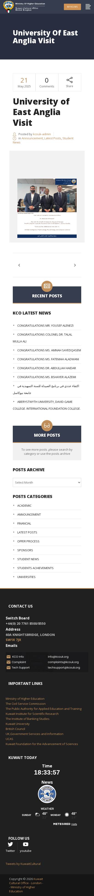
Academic (24, 505)
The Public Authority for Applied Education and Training (43, 709)
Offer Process (28, 541)
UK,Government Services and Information (34, 734)
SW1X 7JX (13, 640)
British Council (15, 729)
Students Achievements (35, 568)
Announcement (32, 138)
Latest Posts (52, 138)
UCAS (9, 739)
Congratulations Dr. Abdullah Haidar (46, 368)
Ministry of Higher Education (25, 699)
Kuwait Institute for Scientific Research (32, 714)
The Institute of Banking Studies (28, 719)
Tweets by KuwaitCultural (23, 864)
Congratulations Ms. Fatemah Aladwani (48, 359)
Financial (24, 523)
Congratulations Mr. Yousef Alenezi (45, 325)
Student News (28, 559)
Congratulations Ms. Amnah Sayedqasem (49, 350)
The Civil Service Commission (26, 704)
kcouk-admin (42, 134)
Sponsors (25, 550)
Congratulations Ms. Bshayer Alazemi (46, 377)
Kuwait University (18, 724)
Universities (26, 577)
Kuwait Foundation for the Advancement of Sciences (42, 744)
